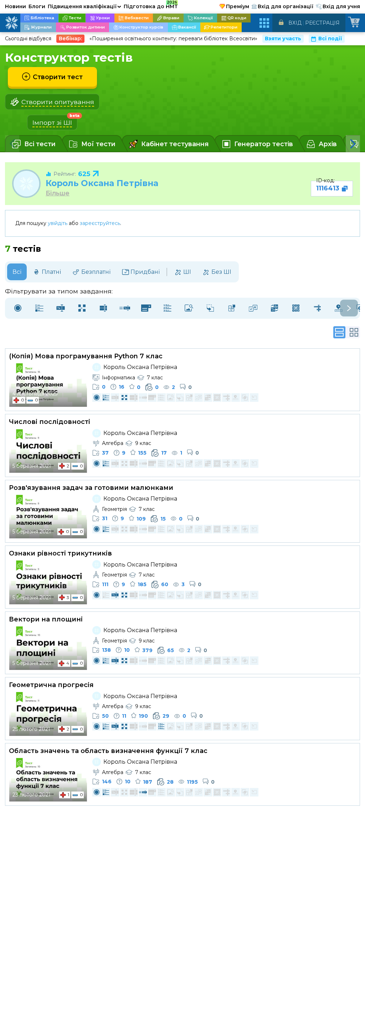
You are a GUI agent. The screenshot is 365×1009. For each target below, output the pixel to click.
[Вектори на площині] (48, 648)
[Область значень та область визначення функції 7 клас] (48, 780)
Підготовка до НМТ (151, 5)
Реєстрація (322, 23)
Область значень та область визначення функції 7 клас (108, 751)
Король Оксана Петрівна (102, 183)
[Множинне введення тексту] (103, 308)
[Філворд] (296, 308)
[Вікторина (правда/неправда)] (253, 308)
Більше (58, 193)
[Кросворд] (317, 308)
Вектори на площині (46, 619)
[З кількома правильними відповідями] (39, 308)
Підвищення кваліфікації (84, 6)
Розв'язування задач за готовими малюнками (91, 488)
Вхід (295, 23)
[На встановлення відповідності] (82, 308)
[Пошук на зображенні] (189, 308)
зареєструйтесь (100, 223)
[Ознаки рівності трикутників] (48, 582)
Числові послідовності (49, 422)
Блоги (37, 6)
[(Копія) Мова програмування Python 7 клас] (48, 385)
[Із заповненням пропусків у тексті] (124, 308)
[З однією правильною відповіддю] (18, 308)
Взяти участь (283, 38)
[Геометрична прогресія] (48, 714)
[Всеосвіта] (11, 22)
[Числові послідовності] (48, 451)
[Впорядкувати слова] (274, 308)
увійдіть (57, 223)
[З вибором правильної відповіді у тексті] (146, 308)
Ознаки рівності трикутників (60, 553)
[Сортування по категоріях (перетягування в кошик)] (210, 308)
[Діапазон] (338, 308)
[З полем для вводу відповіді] (60, 308)
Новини (15, 6)
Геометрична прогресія (51, 685)
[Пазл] (231, 308)
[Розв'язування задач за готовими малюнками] (48, 517)
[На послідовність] (167, 308)
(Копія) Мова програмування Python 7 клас (86, 356)
